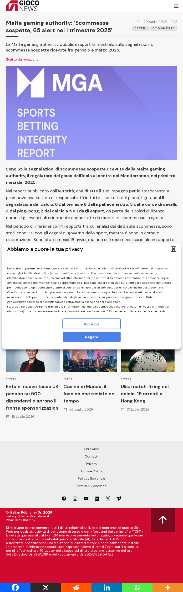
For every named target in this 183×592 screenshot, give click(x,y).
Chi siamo (91, 449)
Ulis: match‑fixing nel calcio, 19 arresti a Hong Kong (145, 393)
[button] (173, 249)
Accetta (91, 323)
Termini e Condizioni (91, 486)
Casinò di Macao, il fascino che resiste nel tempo (89, 393)
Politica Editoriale (91, 478)
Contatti (91, 456)
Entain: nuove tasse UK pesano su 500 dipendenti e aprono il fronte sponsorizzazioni (33, 397)
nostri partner (26, 268)
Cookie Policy (91, 471)
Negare (91, 336)
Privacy (91, 464)
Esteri (141, 28)
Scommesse (164, 28)
